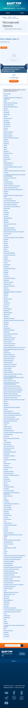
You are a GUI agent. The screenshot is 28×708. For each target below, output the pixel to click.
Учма (5, 590)
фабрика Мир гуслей (9, 594)
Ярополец (6, 634)
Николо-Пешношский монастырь (12, 415)
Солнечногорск (8, 515)
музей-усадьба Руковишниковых (12, 391)
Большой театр (8, 134)
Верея (5, 149)
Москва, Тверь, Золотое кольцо (13, 28)
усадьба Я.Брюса (8, 588)
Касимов (6, 239)
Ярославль (6, 636)
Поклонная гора (8, 467)
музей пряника (8, 370)
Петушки (6, 457)
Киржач (6, 257)
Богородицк (7, 124)
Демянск (6, 191)
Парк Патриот (7, 444)
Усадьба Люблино (8, 582)
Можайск (6, 324)
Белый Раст (7, 114)
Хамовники (7, 602)
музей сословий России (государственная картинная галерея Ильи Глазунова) (14, 377)
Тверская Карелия (8, 532)
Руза (5, 498)
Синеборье (6, 513)
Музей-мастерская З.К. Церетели (12, 388)
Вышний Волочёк (8, 163)
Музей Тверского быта (10, 380)
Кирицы (6, 258)
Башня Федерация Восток (11, 106)
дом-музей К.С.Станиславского (12, 206)
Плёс (5, 461)
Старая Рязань (8, 523)
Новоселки (6, 422)
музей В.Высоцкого (9, 339)
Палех (5, 440)
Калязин (6, 235)
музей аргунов (7, 335)
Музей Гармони (8, 341)
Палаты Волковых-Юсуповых (11, 438)
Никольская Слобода (9, 417)
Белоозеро (6, 112)
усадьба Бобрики (8, 565)
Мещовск (6, 322)
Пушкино (6, 485)
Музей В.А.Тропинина (9, 337)
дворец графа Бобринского (11, 187)
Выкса (5, 161)
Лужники (6, 306)
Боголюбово (7, 122)
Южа (5, 628)
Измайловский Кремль (10, 229)
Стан (5, 521)
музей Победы (7, 368)
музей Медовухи (8, 362)
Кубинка (6, 288)
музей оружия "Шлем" (9, 366)
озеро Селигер (8, 426)
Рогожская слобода (9, 490)
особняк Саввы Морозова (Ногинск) (13, 432)
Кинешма (6, 251)
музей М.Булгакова (9, 358)
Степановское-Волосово (10, 525)
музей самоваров (8, 372)
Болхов (5, 130)
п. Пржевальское (8, 434)
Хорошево (6, 604)
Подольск (6, 465)
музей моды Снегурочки (10, 364)
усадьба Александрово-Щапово (12, 559)
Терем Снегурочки (9, 544)
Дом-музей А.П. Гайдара (10, 204)
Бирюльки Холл (8, 118)
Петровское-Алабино (9, 455)
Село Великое (7, 505)
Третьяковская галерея (10, 547)
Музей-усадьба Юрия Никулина (12, 395)
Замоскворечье (8, 218)
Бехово (5, 116)
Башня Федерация (9, 104)
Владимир (6, 157)
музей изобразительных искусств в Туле (14, 347)
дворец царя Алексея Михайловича (13, 189)
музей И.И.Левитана (9, 345)
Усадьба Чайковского (9, 586)
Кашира (6, 245)
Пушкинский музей (9, 486)
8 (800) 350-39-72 (9, 8)
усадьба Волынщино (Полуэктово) (13, 567)
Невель (6, 409)
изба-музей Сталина (9, 227)
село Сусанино (7, 507)
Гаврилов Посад (8, 165)
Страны (9, 17)
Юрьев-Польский (8, 630)
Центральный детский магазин (12, 611)
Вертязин (6, 151)
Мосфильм (6, 332)
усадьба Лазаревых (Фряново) (12, 580)
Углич (5, 553)
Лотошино (6, 304)
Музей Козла (7, 352)
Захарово (6, 222)
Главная (4, 17)
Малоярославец (8, 312)
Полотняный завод (9, 473)
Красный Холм (7, 284)
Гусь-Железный (8, 181)
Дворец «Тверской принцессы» (12, 185)
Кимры (5, 249)
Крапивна (6, 280)
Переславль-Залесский (10, 452)
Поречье (6, 477)
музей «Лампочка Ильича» (11, 334)
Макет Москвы (8, 308)
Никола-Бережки (8, 411)
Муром (5, 401)
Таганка (6, 531)
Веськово (6, 155)
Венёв (5, 147)
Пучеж (5, 483)
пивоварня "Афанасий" (10, 459)
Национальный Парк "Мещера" (12, 407)
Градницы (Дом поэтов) (10, 178)
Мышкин (6, 405)
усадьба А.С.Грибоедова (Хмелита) (13, 557)
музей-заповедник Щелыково (12, 386)
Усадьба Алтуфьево (9, 561)
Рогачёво (6, 488)
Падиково (6, 436)
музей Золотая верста (9, 343)
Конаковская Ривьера (9, 268)
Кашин (5, 241)
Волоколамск (7, 159)
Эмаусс (5, 621)
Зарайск (6, 220)
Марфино (6, 316)
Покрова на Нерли (8, 471)
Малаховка (7, 310)
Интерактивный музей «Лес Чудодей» (14, 231)
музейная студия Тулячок (10, 397)
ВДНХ (5, 145)
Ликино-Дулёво (8, 299)
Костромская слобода (9, 278)
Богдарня (6, 120)
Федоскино (7, 596)
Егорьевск (6, 212)
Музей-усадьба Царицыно (11, 393)
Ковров (6, 262)
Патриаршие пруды (9, 448)
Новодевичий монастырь (10, 421)
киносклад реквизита (9, 255)
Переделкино (7, 450)
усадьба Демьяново (9, 571)
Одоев (5, 424)
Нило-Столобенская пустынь (11, 419)
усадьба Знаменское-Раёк (11, 573)
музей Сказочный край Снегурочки (13, 374)
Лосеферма (7, 303)
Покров (6, 469)
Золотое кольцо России (10, 224)
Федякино (6, 598)
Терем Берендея (8, 542)
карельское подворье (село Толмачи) (14, 237)
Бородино (6, 141)
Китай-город (7, 260)
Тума (5, 549)
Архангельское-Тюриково (10, 103)
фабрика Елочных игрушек (11, 592)
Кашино (6, 243)
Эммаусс (6, 623)
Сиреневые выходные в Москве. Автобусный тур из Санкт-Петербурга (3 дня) (13, 69)
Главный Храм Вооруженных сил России (14, 170)
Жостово (6, 216)
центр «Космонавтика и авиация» (13, 609)
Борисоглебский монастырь (11, 137)
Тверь (5, 538)
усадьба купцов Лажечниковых (12, 576)
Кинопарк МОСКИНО (9, 253)
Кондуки (6, 270)
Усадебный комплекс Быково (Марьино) (14, 555)
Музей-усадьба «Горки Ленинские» (13, 390)
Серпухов (6, 511)
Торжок (6, 545)
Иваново (6, 226)
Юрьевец (6, 632)
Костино (6, 274)
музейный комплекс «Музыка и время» (14, 399)
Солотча (6, 517)
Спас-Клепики (7, 519)
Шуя (5, 619)
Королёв (6, 272)
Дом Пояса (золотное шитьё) (11, 202)
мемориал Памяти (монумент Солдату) (14, 320)
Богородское (7, 126)
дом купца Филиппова (10, 200)
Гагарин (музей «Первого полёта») (13, 167)
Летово (6, 297)
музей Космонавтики (9, 354)
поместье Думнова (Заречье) (11, 475)
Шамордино (7, 615)
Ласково (6, 295)
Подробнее (14, 81)
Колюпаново (7, 264)
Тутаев (5, 551)
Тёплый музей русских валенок (12, 540)
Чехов (5, 613)
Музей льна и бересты (10, 356)
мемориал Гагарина (9, 318)
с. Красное (6, 501)
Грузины (6, 180)
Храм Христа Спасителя (10, 608)
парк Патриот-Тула (9, 446)
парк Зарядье (7, 442)
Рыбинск (6, 499)
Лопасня (6, 301)
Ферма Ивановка (8, 600)
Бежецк (6, 108)
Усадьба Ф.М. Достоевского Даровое (13, 584)
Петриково (6, 454)
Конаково (6, 266)
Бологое (6, 128)
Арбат (5, 101)
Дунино (6, 210)
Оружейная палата (9, 430)
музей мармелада (8, 360)
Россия (14, 17)
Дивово (6, 193)
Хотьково (6, 606)
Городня (6, 172)
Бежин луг (6, 110)
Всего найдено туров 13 (9, 39)
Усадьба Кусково (8, 578)
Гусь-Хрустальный (8, 183)
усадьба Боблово (8, 563)
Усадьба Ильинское (9, 575)
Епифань (6, 214)
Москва (6, 326)
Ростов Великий (8, 496)
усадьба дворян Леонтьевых (11, 569)
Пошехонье (7, 479)
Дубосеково (7, 208)
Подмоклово (7, 463)
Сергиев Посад (8, 509)
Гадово (6, 168)
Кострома (6, 276)
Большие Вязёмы (8, 132)
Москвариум (7, 328)
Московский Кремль (9, 330)
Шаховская (7, 617)
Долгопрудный (8, 198)
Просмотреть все (4, 41)
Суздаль (6, 529)
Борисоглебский (8, 135)
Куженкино (7, 289)
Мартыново (7, 314)
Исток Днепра (7, 233)
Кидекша (6, 247)
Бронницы (6, 143)
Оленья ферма (8, 428)
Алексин (6, 95)
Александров (7, 93)
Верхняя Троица (8, 153)
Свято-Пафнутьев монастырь (11, 503)
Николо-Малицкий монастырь (12, 413)
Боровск (6, 139)
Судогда (6, 527)
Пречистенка (7, 481)
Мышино (6, 403)
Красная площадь (8, 282)
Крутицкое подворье (9, 286)
